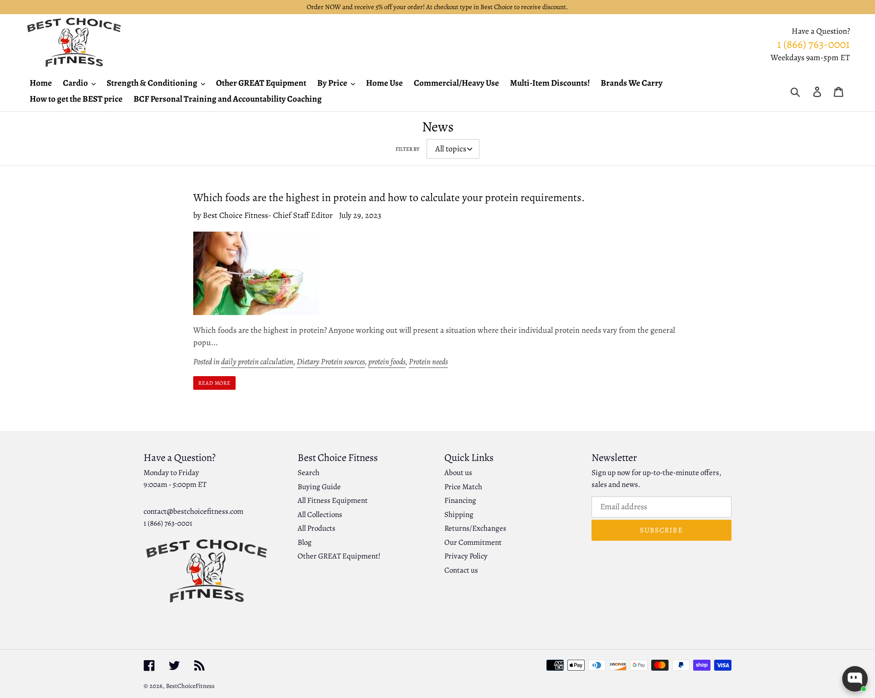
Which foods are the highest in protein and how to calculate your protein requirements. (389, 197)
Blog (305, 542)
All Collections (320, 514)
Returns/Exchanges (475, 528)
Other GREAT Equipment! (339, 556)
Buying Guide (319, 486)
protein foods (387, 361)
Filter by (407, 149)
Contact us (461, 570)
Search (308, 472)
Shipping (459, 514)
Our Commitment (473, 542)
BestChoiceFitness (190, 686)
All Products (316, 528)
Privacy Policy (466, 556)
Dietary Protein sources (331, 361)
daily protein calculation (257, 361)
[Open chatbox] (855, 679)
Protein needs (428, 361)
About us (458, 472)
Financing (460, 500)
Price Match (463, 486)
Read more (214, 383)
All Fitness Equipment (333, 500)
